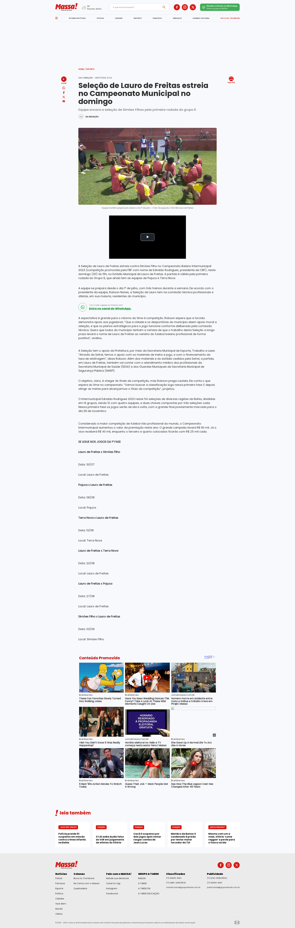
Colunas (79, 874)
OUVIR (63, 83)
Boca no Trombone (84, 878)
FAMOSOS (157, 18)
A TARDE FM (144, 888)
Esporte (90, 69)
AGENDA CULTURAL (201, 18)
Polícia (58, 878)
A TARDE (142, 883)
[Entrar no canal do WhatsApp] (82, 307)
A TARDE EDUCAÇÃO (148, 893)
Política (59, 893)
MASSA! (142, 878)
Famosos (60, 883)
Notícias (61, 874)
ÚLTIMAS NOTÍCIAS (77, 18)
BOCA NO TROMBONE (230, 18)
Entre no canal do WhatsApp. (110, 308)
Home (81, 69)
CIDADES (118, 18)
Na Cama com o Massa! (86, 883)
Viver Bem (60, 903)
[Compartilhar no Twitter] (64, 97)
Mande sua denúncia (117, 878)
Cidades (59, 898)
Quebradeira (80, 888)
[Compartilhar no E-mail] (64, 101)
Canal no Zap (113, 883)
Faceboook (112, 893)
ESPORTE (138, 18)
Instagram (111, 888)
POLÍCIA (100, 18)
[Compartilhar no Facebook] (64, 93)
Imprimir (231, 82)
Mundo (59, 908)
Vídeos (59, 913)
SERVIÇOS (177, 18)
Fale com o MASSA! (119, 874)
